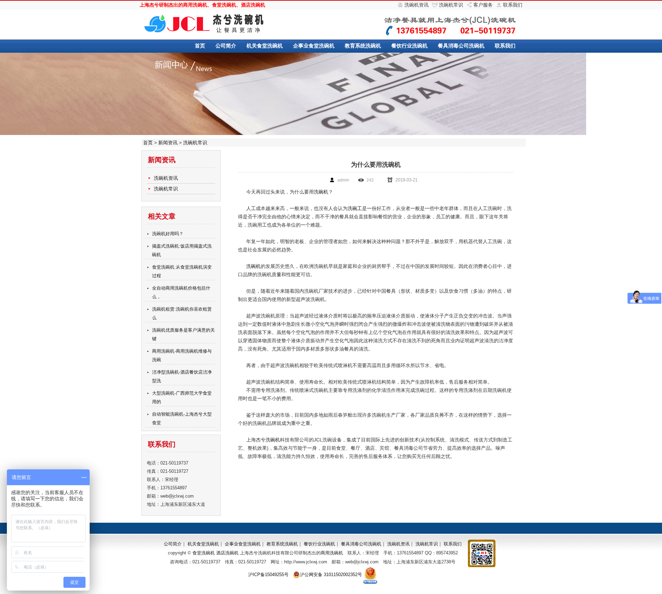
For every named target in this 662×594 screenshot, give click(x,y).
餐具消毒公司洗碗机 (461, 46)
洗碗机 (321, 192)
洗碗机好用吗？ (167, 233)
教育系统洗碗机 (363, 46)
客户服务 (483, 5)
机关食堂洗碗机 (265, 46)
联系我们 (512, 5)
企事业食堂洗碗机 (313, 46)
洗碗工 (355, 208)
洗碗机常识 (451, 5)
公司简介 (225, 46)
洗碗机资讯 (416, 5)
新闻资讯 (168, 142)
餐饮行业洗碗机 (409, 46)
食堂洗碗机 (224, 5)
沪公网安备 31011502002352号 (331, 574)
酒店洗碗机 (253, 5)
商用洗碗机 (195, 5)
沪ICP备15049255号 (268, 574)
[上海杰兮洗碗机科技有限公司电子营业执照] (370, 574)
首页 (200, 46)
